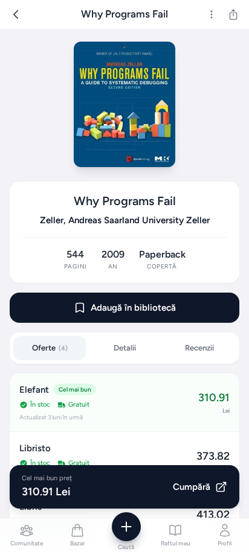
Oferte (50, 347)
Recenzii (199, 347)
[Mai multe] (211, 14)
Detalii (125, 347)
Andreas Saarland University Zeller (139, 220)
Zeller (51, 220)
